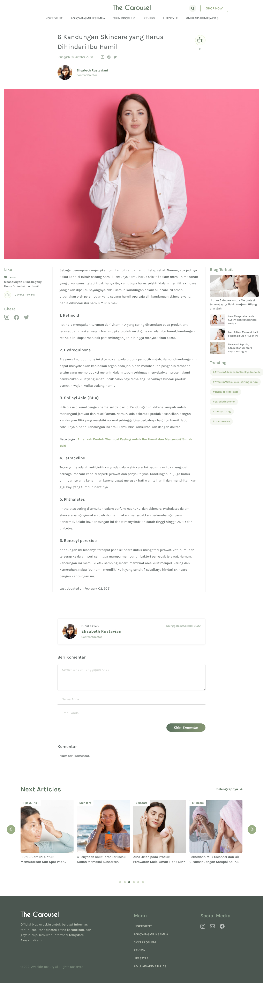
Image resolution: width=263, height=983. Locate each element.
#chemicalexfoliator (225, 391)
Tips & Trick (30, 803)
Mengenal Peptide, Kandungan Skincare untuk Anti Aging (240, 348)
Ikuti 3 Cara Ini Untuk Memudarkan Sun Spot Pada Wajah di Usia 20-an (43, 862)
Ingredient (53, 18)
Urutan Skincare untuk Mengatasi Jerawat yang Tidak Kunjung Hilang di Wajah (233, 304)
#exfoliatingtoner (224, 401)
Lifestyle (170, 18)
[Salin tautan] (102, 57)
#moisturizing (222, 411)
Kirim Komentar (186, 727)
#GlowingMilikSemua (88, 18)
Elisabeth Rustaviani (92, 70)
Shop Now (214, 8)
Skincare (10, 277)
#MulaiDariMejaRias (202, 18)
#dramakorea (221, 421)
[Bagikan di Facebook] (109, 57)
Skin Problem (124, 18)
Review (149, 18)
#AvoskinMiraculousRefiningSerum (235, 381)
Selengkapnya (227, 789)
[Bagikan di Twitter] (115, 57)
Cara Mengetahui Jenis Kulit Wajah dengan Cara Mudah (242, 320)
